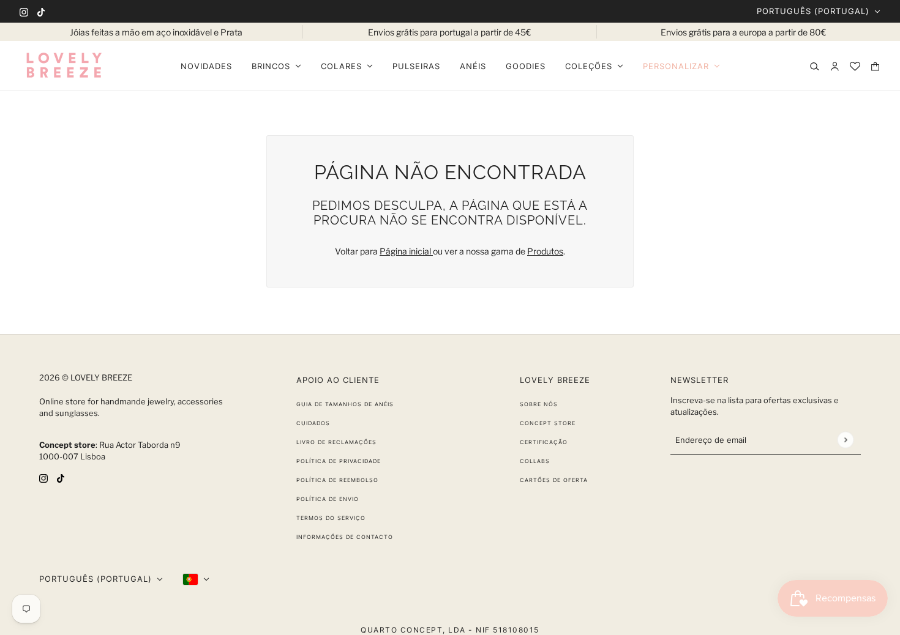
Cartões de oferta (554, 480)
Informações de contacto (344, 536)
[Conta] (835, 66)
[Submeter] (845, 439)
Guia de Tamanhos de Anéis (345, 404)
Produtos (545, 251)
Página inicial (406, 251)
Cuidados (313, 423)
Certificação (544, 442)
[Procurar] (814, 66)
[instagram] (24, 11)
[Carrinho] (875, 66)
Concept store (548, 423)
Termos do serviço (331, 517)
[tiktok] (41, 11)
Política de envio (327, 499)
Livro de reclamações (336, 442)
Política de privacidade (338, 461)
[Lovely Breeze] (64, 66)
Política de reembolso (337, 480)
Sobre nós (539, 404)
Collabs (535, 461)
